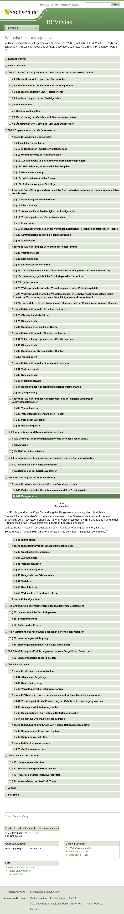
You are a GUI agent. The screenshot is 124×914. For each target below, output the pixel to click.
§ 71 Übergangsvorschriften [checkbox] (28, 762)
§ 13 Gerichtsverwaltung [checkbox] (30, 172)
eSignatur (76, 4)
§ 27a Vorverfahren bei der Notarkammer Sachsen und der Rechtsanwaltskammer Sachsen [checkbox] (67, 303)
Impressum (65, 4)
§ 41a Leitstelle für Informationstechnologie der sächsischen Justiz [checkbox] (50, 438)
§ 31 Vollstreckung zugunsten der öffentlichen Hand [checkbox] (45, 339)
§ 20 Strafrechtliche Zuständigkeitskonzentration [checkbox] (43, 234)
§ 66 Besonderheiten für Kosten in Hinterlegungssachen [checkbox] (47, 713)
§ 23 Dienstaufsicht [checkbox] (27, 258)
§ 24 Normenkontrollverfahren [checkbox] (33, 264)
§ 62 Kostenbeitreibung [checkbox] (29, 683)
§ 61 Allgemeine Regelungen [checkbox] (32, 677)
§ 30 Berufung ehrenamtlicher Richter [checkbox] (37, 327)
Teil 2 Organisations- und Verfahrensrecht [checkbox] (31, 130)
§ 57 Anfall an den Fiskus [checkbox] (26, 625)
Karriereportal (94, 903)
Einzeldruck (75, 854)
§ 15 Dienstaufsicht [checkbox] (27, 205)
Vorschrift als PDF (78, 851)
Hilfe (86, 855)
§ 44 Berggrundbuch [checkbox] (27, 496)
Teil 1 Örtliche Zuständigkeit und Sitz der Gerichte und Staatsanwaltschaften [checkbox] (51, 72)
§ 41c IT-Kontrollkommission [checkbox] (28, 451)
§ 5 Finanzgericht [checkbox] (22, 104)
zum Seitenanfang (17, 816)
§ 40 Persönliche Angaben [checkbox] (30, 419)
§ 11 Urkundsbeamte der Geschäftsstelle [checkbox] (39, 154)
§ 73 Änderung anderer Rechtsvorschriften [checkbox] (36, 774)
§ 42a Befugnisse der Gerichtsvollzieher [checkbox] (34, 470)
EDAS (33, 908)
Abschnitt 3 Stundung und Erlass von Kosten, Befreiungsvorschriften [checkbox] (51, 724)
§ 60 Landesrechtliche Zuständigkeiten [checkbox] (34, 657)
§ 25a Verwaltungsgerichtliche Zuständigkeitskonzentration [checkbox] (49, 276)
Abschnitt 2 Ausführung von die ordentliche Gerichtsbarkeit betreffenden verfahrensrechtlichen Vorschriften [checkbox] (65, 192)
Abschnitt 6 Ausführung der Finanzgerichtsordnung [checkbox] (41, 363)
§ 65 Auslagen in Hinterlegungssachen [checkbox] (37, 707)
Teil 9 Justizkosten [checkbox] (18, 664)
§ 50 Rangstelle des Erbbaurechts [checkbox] (35, 575)
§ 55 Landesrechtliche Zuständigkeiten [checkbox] (34, 612)
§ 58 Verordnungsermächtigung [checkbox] (30, 638)
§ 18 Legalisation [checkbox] (25, 223)
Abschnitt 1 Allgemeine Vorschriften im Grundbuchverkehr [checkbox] (45, 484)
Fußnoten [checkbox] (13, 794)
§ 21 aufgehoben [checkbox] (25, 240)
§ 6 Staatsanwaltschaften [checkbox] (26, 111)
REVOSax (59, 22)
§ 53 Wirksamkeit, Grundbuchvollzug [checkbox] (37, 593)
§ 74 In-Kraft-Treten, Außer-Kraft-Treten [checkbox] (34, 781)
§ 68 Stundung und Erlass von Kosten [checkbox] (37, 731)
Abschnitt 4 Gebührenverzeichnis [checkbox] (31, 743)
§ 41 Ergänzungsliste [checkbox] (28, 425)
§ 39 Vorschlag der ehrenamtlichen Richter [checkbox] (40, 413)
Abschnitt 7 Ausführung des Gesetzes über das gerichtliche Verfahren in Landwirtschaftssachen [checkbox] (52, 400)
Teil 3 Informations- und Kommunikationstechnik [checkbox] (35, 432)
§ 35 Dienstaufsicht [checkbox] (27, 375)
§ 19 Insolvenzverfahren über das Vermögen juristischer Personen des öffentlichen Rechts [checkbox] (67, 228)
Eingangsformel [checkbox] (17, 58)
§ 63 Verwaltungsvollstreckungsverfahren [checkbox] (39, 689)
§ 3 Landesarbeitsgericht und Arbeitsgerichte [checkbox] (37, 91)
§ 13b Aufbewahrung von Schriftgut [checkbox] (36, 184)
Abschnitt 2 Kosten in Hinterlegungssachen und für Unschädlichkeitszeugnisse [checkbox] (56, 695)
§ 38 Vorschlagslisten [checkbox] (28, 408)
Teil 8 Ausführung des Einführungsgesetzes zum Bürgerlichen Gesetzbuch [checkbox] (50, 651)
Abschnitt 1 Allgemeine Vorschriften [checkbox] (32, 137)
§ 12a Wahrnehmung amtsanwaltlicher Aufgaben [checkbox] (43, 166)
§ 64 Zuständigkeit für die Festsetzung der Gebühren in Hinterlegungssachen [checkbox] (59, 701)
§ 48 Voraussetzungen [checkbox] (28, 563)
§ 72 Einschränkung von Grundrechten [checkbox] (34, 768)
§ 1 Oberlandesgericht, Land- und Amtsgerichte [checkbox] (39, 79)
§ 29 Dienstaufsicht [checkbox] (27, 321)
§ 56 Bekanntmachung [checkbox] (24, 618)
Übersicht (44, 4)
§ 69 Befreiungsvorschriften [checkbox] (31, 737)
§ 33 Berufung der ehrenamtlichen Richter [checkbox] (39, 351)
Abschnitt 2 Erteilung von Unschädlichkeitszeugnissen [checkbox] (42, 545)
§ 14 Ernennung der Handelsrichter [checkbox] (36, 199)
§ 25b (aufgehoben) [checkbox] (27, 282)
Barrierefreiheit (15, 874)
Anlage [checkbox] (12, 788)
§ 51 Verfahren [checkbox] (24, 581)
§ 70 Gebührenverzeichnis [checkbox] (31, 749)
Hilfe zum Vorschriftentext (21, 867)
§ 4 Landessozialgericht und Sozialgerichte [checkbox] (36, 98)
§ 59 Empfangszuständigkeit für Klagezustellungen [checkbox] (41, 644)
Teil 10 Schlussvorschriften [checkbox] (23, 755)
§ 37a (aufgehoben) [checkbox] (26, 392)
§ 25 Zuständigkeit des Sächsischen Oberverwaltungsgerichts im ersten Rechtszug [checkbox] (63, 270)
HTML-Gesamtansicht (80, 848)
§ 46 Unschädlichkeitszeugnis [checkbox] (33, 552)
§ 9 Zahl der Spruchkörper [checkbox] (31, 143)
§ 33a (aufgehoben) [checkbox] (26, 357)
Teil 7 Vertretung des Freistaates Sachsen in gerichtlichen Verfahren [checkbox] (46, 631)
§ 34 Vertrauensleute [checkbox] (27, 369)
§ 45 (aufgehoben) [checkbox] (26, 539)
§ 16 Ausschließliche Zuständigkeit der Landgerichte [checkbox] (45, 211)
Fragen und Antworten (19, 870)
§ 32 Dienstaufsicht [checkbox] (27, 345)
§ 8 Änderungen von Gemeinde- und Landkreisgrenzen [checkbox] (43, 123)
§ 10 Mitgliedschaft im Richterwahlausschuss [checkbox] (41, 148)
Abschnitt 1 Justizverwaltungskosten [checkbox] (33, 671)
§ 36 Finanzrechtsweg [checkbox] (28, 380)
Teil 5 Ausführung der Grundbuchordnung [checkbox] (32, 477)
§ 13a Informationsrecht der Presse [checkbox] (36, 178)
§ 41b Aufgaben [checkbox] (20, 445)
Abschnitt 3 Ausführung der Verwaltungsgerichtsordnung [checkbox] (44, 246)
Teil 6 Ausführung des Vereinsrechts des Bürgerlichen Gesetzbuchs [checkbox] (46, 605)
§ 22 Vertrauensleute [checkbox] (27, 252)
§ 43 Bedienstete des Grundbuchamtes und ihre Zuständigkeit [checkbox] (51, 490)
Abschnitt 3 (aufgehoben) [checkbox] (26, 599)
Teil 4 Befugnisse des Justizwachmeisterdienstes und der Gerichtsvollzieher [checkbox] (51, 458)
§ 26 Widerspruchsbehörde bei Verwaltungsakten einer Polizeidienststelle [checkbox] (57, 288)
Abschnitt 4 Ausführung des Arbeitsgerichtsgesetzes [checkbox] (41, 309)
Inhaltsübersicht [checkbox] (17, 65)
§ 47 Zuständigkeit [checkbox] (26, 557)
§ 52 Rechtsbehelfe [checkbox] (26, 587)
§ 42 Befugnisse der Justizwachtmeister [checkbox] (34, 464)
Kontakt (54, 4)
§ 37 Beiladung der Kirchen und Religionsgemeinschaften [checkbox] (48, 386)
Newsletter (77, 903)
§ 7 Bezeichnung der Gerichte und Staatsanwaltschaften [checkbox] (44, 117)
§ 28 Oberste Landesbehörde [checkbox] (32, 315)
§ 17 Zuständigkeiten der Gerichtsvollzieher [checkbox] (40, 217)
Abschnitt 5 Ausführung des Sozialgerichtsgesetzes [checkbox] (41, 333)
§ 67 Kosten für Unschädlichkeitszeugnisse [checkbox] (40, 718)
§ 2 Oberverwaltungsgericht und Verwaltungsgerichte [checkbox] (42, 85)
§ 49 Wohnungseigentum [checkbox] (30, 569)
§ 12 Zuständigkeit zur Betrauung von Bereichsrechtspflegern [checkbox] (51, 160)
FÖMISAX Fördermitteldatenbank (49, 903)
